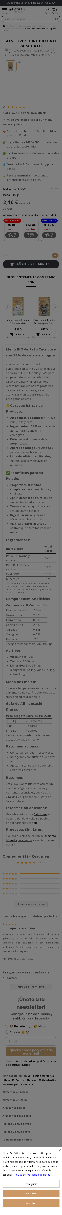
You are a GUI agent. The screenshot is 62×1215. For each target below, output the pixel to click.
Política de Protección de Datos (32, 1174)
